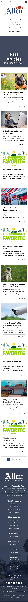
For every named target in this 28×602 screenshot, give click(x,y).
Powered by (15, 597)
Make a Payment (14, 506)
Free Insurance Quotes (8, 2)
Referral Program (14, 512)
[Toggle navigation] (26, 2)
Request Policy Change (14, 509)
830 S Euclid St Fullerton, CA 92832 (14, 558)
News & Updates (14, 528)
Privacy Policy (21, 595)
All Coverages (14, 544)
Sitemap (5, 595)
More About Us (14, 517)
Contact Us (14, 549)
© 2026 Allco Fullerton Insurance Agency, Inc (14, 591)
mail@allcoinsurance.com (14, 555)
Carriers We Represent (14, 522)
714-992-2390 (15, 19)
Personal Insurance (14, 536)
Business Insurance (14, 539)
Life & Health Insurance (14, 541)
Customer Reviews (14, 520)
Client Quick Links (14, 501)
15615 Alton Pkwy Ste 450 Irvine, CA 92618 (14, 576)
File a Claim (14, 504)
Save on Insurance (14, 533)
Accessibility (12, 595)
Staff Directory (14, 525)
